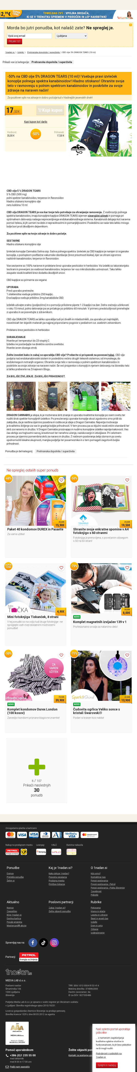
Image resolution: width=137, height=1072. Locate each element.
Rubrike (96, 902)
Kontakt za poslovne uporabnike (84, 1055)
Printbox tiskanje (57, 884)
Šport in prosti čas (99, 918)
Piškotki (94, 895)
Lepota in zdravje (99, 915)
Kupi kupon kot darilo (35, 121)
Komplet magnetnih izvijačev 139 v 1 (100, 622)
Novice (10, 908)
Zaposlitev (12, 911)
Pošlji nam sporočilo (20, 1067)
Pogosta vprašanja (58, 877)
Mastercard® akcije (16, 925)
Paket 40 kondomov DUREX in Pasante (35, 529)
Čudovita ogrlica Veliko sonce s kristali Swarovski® (96, 711)
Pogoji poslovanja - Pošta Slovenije (108, 888)
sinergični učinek (98, 215)
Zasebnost (96, 891)
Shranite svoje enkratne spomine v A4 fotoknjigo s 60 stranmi (101, 531)
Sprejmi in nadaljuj (107, 1065)
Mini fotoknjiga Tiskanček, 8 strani (33, 617)
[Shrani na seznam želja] (61, 480)
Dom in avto (97, 925)
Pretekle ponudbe (15, 877)
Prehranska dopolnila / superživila (56, 451)
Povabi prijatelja (14, 922)
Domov (10, 873)
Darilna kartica (14, 918)
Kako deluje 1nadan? (59, 873)
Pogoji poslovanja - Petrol (103, 884)
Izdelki (94, 922)
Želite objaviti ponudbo (60, 911)
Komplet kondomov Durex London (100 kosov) (32, 711)
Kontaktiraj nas (98, 877)
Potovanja (96, 908)
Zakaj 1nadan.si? (57, 908)
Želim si (11, 880)
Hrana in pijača (98, 911)
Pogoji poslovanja (99, 880)
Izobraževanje (98, 933)
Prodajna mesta (56, 880)
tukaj (111, 355)
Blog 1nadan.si (14, 915)
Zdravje (94, 929)
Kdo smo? (95, 873)
